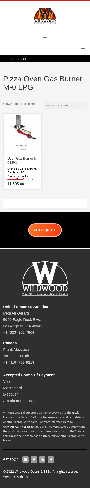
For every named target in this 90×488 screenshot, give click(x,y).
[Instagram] (25, 459)
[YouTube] (42, 459)
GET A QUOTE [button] (45, 230)
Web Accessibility (15, 477)
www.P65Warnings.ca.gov (19, 426)
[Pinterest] (51, 459)
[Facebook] (34, 459)
